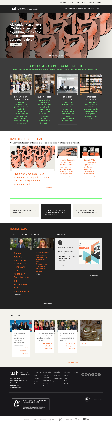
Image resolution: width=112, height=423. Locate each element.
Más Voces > (47, 304)
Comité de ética (82, 2)
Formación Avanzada (94, 9)
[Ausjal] (34, 419)
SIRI (90, 2)
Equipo (36, 375)
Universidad (63, 2)
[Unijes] (86, 419)
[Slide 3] (56, 55)
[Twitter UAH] (93, 374)
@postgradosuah (86, 343)
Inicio (65, 9)
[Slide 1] (50, 55)
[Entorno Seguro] (60, 419)
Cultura (96, 177)
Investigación (82, 9)
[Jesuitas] (77, 419)
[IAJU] (43, 419)
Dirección (56, 382)
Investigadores (57, 378)
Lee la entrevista (16, 44)
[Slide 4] (59, 55)
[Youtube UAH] (96, 374)
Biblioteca (98, 2)
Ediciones (36, 378)
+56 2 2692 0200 (19, 387)
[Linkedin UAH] (83, 374)
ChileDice (67, 384)
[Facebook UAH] (89, 374)
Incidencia (67, 372)
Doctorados (75, 372)
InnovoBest (56, 375)
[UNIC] (51, 419)
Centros (72, 2)
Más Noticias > (72, 362)
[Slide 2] (53, 55)
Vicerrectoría (73, 9)
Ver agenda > (94, 275)
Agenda (66, 375)
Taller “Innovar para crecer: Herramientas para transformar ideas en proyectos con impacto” (66, 256)
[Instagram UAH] (86, 374)
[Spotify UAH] (99, 374)
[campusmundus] (69, 419)
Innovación (56, 372)
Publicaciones (47, 380)
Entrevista (49, 187)
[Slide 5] (62, 55)
